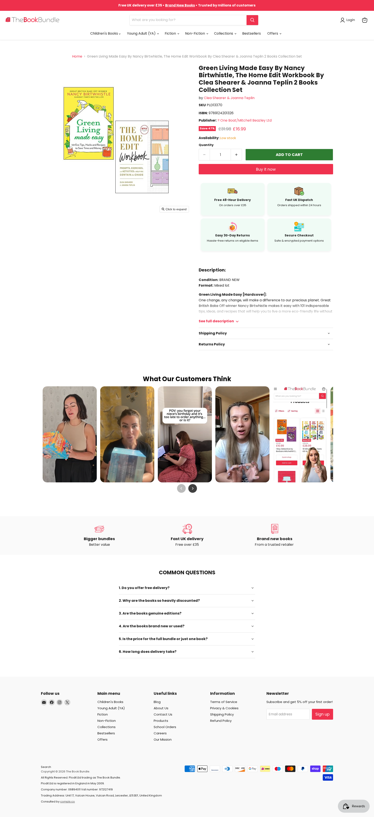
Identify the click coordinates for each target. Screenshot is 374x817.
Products (161, 720)
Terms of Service (223, 702)
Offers (273, 33)
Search (46, 767)
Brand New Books (180, 5)
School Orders (165, 727)
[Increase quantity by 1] (236, 155)
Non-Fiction (195, 33)
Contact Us (163, 714)
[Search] (252, 20)
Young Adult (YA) (141, 33)
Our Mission (163, 739)
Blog (157, 702)
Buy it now (266, 169)
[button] (348, 20)
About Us (161, 708)
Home (77, 56)
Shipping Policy (222, 714)
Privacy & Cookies (224, 708)
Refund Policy (221, 720)
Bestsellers (251, 33)
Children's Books (104, 33)
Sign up (322, 714)
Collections (224, 33)
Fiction (171, 33)
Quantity (206, 145)
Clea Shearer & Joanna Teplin (229, 97)
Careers (160, 733)
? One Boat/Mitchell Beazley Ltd (245, 120)
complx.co (67, 801)
